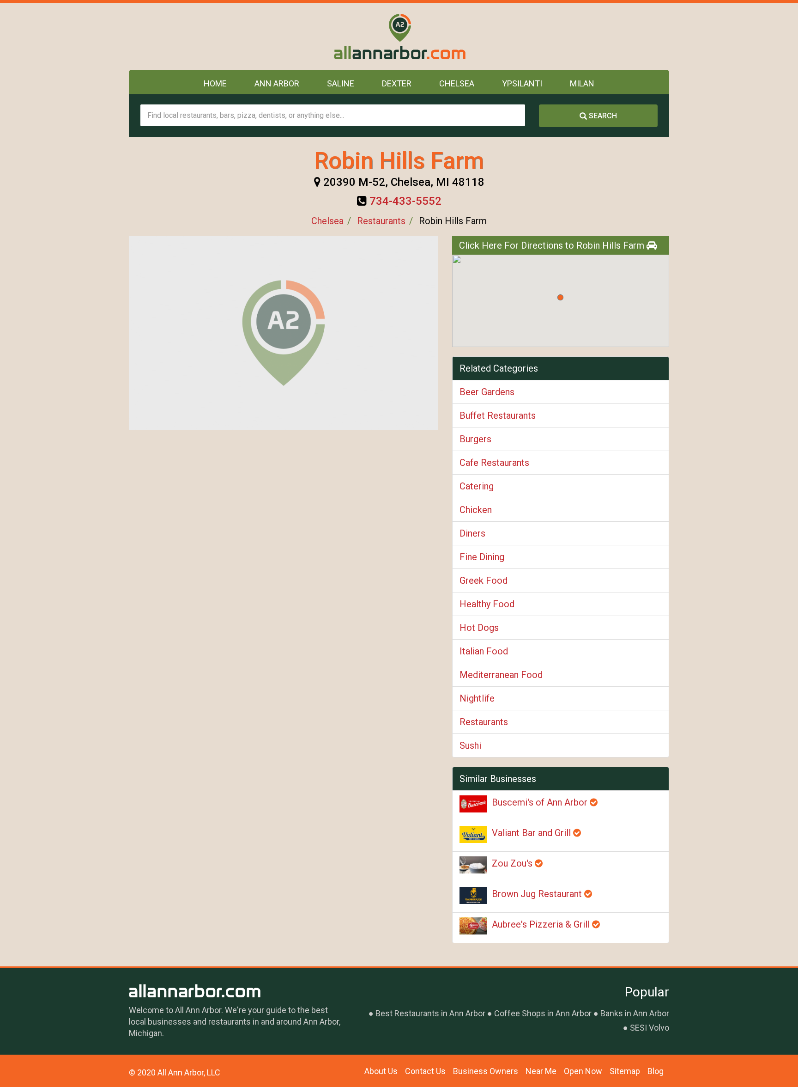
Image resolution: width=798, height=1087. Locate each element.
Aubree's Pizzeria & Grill (542, 924)
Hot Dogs (479, 627)
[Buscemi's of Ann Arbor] (473, 803)
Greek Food (483, 580)
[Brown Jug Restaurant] (473, 895)
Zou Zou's (513, 863)
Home (215, 83)
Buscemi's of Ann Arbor (541, 802)
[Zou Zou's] (473, 864)
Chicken (475, 509)
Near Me (541, 1071)
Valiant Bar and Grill (532, 832)
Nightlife (477, 698)
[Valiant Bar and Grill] (473, 834)
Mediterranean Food (501, 674)
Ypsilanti (522, 83)
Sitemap (625, 1071)
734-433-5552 (405, 201)
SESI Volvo (649, 1027)
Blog (655, 1071)
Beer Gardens (486, 391)
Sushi (470, 745)
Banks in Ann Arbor (634, 1013)
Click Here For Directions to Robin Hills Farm (553, 245)
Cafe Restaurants (494, 462)
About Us (381, 1071)
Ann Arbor (276, 83)
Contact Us (425, 1071)
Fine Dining (481, 556)
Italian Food (483, 651)
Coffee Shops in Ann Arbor (543, 1013)
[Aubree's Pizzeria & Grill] (473, 925)
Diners (472, 533)
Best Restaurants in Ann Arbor (430, 1013)
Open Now (583, 1071)
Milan (582, 83)
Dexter (396, 83)
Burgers (475, 439)
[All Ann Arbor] (399, 36)
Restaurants (381, 220)
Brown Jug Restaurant (538, 893)
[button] (560, 297)
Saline (340, 83)
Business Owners (485, 1071)
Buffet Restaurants (497, 415)
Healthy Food (486, 604)
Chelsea (456, 83)
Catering (476, 486)
